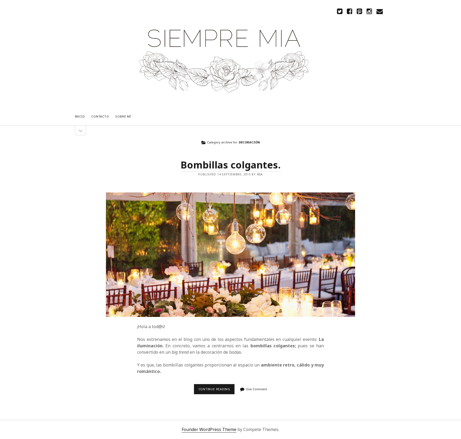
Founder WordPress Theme (209, 429)
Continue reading (215, 390)
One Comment (256, 389)
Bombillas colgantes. (231, 164)
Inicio (80, 116)
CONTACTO (100, 116)
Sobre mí (123, 116)
